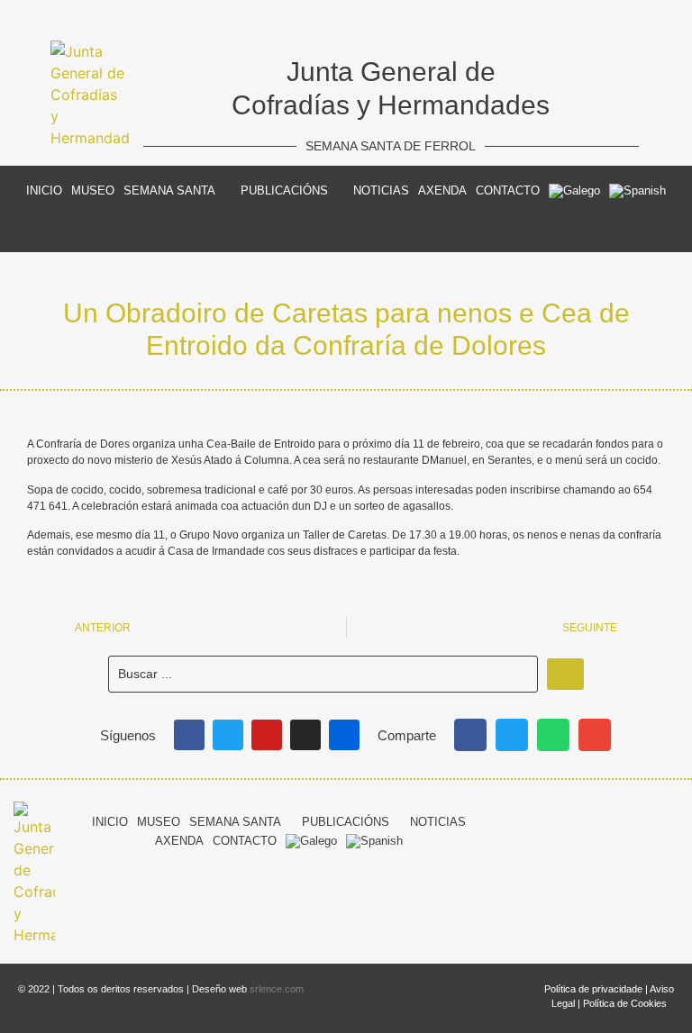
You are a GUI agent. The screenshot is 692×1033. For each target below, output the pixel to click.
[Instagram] (305, 735)
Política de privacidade (593, 988)
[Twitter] (228, 735)
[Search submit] (565, 674)
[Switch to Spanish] (637, 191)
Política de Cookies (625, 1003)
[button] (470, 735)
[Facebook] (189, 735)
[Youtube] (266, 735)
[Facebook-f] (534, 819)
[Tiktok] (635, 819)
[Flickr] (344, 735)
